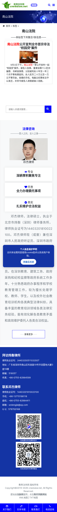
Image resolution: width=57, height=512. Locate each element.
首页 (8, 26)
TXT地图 (33, 497)
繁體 (34, 5)
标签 (15, 26)
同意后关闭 (28, 262)
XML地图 (23, 497)
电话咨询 (50, 509)
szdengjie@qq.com (18, 405)
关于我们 (7, 509)
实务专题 (21, 509)
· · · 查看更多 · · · (28, 334)
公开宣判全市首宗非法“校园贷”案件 (28, 46)
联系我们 (35, 509)
